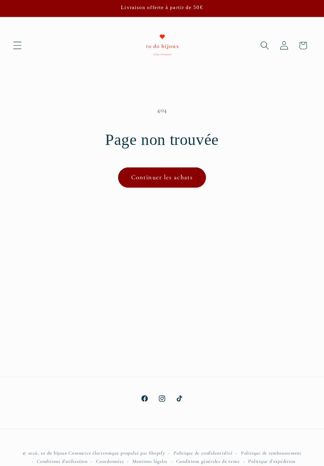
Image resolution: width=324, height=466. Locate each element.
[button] (17, 45)
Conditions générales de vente (208, 461)
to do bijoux (54, 453)
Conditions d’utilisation (62, 461)
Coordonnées (110, 461)
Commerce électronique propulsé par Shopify (116, 453)
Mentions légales (150, 461)
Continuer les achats (162, 177)
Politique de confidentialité (203, 453)
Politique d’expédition (272, 461)
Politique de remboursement (271, 453)
